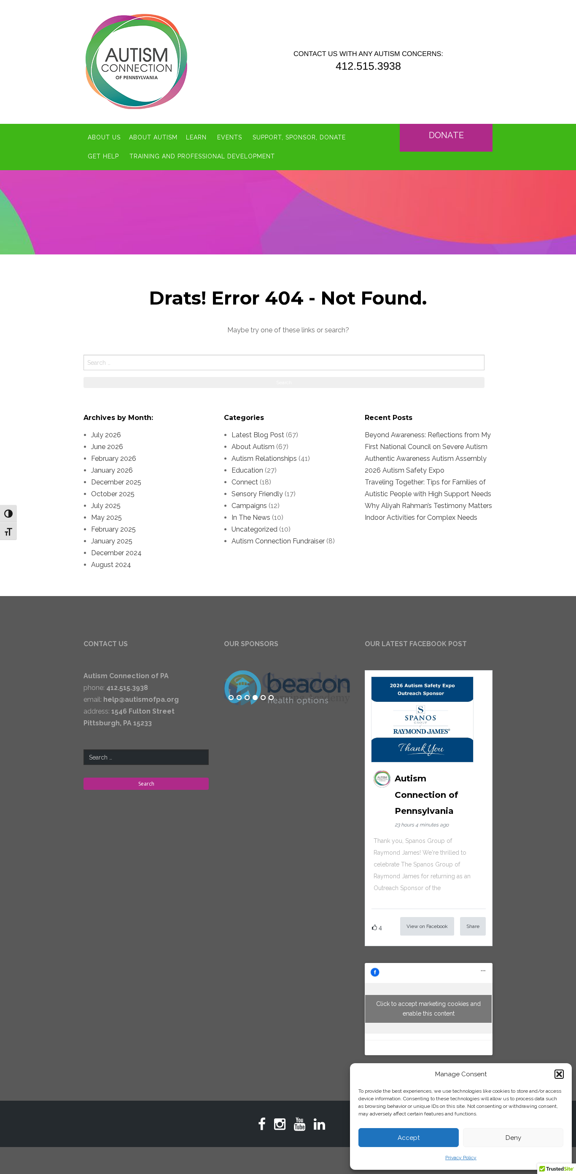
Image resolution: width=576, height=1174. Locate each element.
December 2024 (116, 553)
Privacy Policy (460, 1158)
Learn (196, 137)
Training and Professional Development (202, 156)
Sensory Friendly (257, 494)
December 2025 (116, 482)
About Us (104, 137)
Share (472, 926)
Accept (409, 1138)
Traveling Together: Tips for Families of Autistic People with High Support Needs (428, 488)
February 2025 (113, 529)
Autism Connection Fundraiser (278, 541)
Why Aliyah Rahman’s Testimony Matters (428, 506)
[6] (271, 698)
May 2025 (106, 517)
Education (247, 470)
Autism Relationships (264, 459)
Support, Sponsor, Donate (299, 137)
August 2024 (111, 565)
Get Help (103, 156)
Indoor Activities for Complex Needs (421, 517)
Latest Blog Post (257, 435)
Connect (244, 482)
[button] (559, 1074)
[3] (247, 698)
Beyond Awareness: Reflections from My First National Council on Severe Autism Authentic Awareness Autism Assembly (428, 447)
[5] (263, 698)
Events (229, 137)
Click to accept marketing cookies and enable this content (428, 1008)
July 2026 (106, 435)
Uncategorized (254, 529)
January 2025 (111, 541)
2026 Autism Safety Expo (404, 470)
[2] (239, 698)
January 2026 (112, 470)
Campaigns (249, 506)
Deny (513, 1138)
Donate (446, 135)
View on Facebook (427, 926)
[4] (255, 698)
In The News (250, 517)
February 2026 (113, 459)
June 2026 (107, 447)
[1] (231, 698)
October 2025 (113, 494)
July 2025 (106, 506)
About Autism (153, 137)
